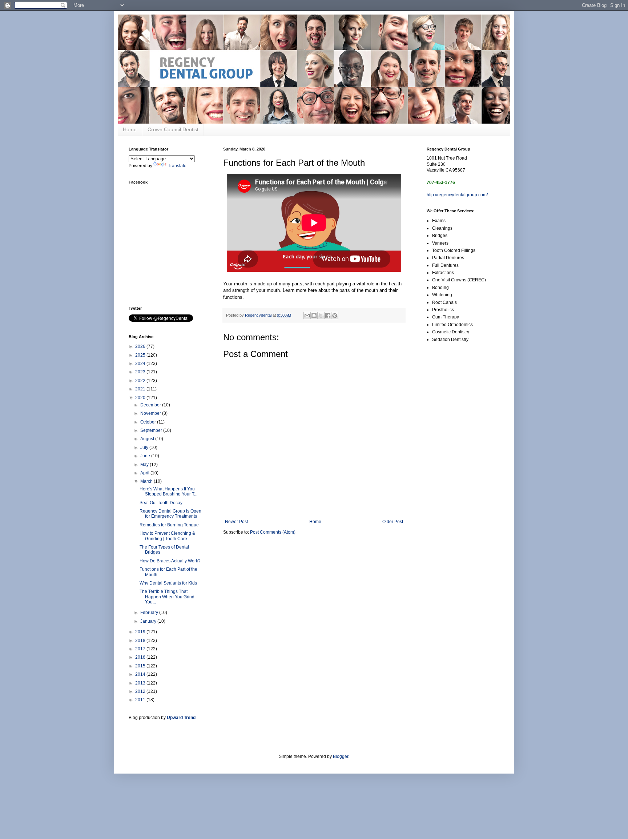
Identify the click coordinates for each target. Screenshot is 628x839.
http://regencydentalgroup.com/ (457, 194)
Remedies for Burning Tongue (169, 524)
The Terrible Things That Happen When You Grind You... (167, 597)
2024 (140, 363)
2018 (140, 640)
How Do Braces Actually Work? (170, 560)
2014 (140, 674)
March (147, 481)
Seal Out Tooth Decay (161, 502)
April (145, 472)
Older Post (392, 521)
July (144, 447)
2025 (140, 355)
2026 (140, 346)
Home (130, 129)
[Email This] (307, 315)
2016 (140, 657)
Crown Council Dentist (173, 129)
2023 (140, 371)
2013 (140, 683)
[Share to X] (321, 315)
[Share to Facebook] (327, 315)
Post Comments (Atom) (272, 532)
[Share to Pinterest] (334, 315)
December (151, 405)
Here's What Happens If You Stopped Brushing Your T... (168, 491)
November (151, 413)
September (151, 430)
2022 (140, 380)
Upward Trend (181, 717)
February (149, 612)
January (148, 621)
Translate (177, 165)
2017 (140, 648)
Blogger (340, 756)
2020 (140, 397)
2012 (140, 691)
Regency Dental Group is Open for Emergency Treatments (170, 514)
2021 (140, 389)
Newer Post (236, 521)
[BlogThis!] (314, 315)
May (145, 464)
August (147, 438)
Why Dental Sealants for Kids (168, 583)
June (145, 455)
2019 (140, 631)
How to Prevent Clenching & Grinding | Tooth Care (167, 536)
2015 (140, 666)
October (148, 422)
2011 (140, 699)
